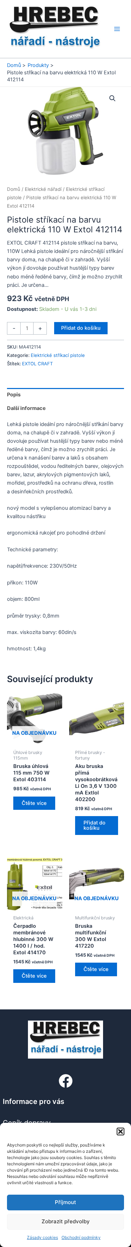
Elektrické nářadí (43, 189)
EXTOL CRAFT (37, 363)
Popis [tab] (14, 394)
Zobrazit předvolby (66, 1221)
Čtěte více (34, 803)
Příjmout (65, 1202)
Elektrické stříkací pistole (58, 355)
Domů (13, 189)
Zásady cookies (42, 1237)
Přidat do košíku (81, 328)
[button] (120, 1131)
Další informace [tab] (26, 408)
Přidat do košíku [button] (94, 825)
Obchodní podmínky (81, 1237)
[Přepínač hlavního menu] (117, 29)
